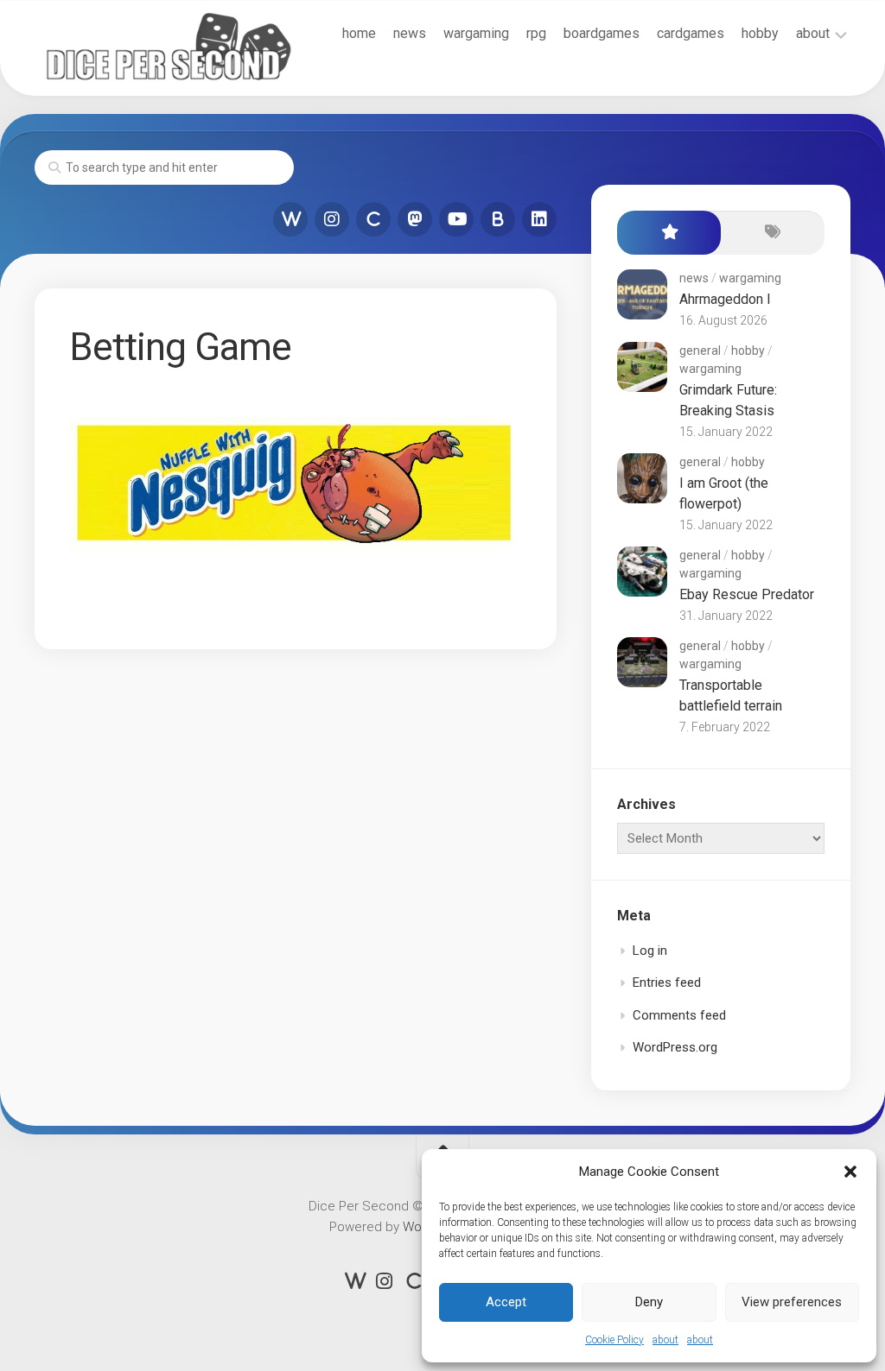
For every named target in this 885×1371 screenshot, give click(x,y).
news (409, 33)
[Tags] (773, 233)
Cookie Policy (614, 1340)
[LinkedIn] (539, 219)
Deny (649, 1302)
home (359, 33)
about (665, 1340)
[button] (850, 1171)
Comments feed (679, 1015)
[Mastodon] (415, 219)
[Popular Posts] (669, 233)
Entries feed (667, 982)
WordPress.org (675, 1047)
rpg (536, 33)
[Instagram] (332, 219)
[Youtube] (456, 219)
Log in (650, 950)
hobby (760, 33)
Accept (506, 1302)
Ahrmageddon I (725, 299)
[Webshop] (290, 219)
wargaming (476, 33)
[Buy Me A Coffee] (498, 219)
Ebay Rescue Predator (746, 594)
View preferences (792, 1302)
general (700, 350)
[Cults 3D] (373, 219)
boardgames (601, 33)
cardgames (690, 33)
